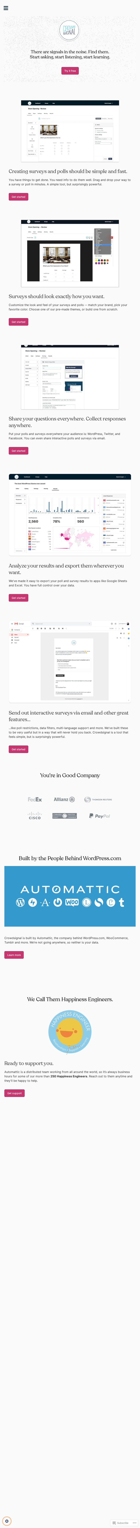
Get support (14, 1093)
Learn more (14, 954)
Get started (18, 196)
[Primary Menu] (7, 8)
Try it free (70, 70)
